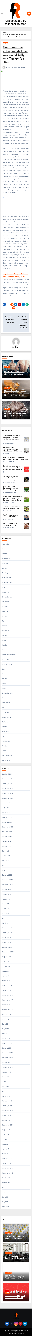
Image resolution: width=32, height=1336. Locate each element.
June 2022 (6, 856)
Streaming (5, 731)
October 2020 (7, 947)
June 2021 (6, 909)
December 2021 (7, 880)
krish (9, 67)
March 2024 (6, 812)
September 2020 (8, 952)
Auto (4, 549)
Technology (6, 741)
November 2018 (7, 1058)
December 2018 (7, 1053)
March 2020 (6, 981)
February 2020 (7, 985)
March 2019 (6, 1038)
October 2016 (6, 1178)
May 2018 (5, 1086)
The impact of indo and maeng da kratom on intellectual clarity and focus (12, 478)
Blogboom (10, 1333)
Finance (5, 611)
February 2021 (7, 928)
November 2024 (7, 793)
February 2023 (7, 817)
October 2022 (7, 836)
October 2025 (7, 774)
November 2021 (7, 885)
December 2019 (7, 995)
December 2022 (7, 827)
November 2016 (7, 1173)
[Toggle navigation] (2, 14)
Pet (3, 698)
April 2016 (5, 1207)
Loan (4, 674)
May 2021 (5, 913)
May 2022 (5, 860)
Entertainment (7, 597)
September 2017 (7, 1125)
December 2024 (7, 788)
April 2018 (5, 1091)
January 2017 (7, 1163)
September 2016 (7, 1183)
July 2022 (5, 851)
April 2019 (5, 1034)
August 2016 (6, 1187)
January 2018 (7, 1106)
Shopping (5, 712)
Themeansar (20, 1333)
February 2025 (7, 779)
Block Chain (6, 558)
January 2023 (7, 822)
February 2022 (7, 870)
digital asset (6, 578)
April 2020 (5, 976)
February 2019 (7, 1043)
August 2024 (6, 803)
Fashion (5, 606)
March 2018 (6, 1096)
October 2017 (6, 1120)
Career (4, 568)
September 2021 (7, 894)
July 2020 (5, 961)
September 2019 (7, 1010)
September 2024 (8, 798)
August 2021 (6, 899)
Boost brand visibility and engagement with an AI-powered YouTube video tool (12, 467)
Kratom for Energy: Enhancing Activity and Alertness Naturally (10, 488)
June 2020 (6, 966)
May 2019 (5, 1029)
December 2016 (7, 1168)
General (4, 635)
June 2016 (6, 1197)
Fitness (4, 616)
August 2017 (6, 1130)
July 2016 (5, 1192)
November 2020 (7, 942)
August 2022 (6, 846)
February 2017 (7, 1159)
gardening (5, 630)
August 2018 (6, 1072)
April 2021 (5, 918)
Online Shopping (7, 693)
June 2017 (5, 1139)
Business (5, 563)
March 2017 (6, 1154)
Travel (4, 751)
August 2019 (6, 1014)
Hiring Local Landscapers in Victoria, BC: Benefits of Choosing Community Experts (12, 498)
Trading (4, 746)
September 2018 (7, 1067)
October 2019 (6, 1005)
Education (5, 592)
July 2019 (5, 1019)
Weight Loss (6, 760)
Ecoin (4, 587)
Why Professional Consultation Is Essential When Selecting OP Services (12, 449)
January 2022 (7, 875)
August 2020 (6, 957)
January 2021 (7, 933)
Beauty (4, 554)
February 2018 (7, 1101)
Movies (4, 679)
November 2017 (7, 1115)
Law (3, 669)
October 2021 (6, 889)
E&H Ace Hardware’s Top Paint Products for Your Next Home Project (14, 1278)
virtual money (7, 755)
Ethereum (5, 602)
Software (5, 722)
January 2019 (7, 1048)
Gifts (4, 640)
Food (4, 621)
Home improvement (9, 655)
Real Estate (6, 703)
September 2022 (8, 841)
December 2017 (7, 1110)
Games (4, 626)
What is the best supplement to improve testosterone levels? (15, 393)
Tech (4, 736)
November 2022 (7, 832)
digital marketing (8, 582)
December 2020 (7, 937)
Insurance (5, 659)
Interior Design (7, 664)
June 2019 (6, 1024)
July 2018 (5, 1077)
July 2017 (5, 1134)
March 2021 (6, 923)
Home (4, 650)
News (4, 688)
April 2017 (5, 1149)
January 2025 (7, 784)
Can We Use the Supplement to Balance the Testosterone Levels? (15, 414)
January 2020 (7, 990)
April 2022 (5, 865)
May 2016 (5, 1202)
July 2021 (5, 904)
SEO (3, 707)
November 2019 (7, 1000)
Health (5, 43)
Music (4, 683)
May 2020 (5, 971)
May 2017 (5, 1144)
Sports (4, 727)
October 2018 (6, 1062)
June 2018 (6, 1082)
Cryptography (7, 573)
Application (6, 544)
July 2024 (5, 808)
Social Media (6, 717)
